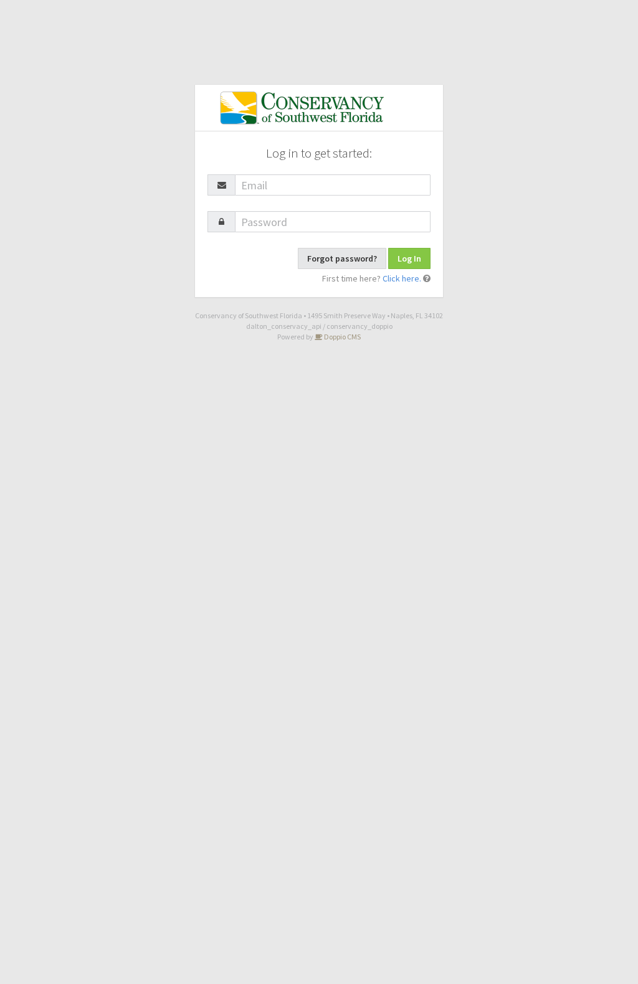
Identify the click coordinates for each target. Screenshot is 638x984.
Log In (409, 258)
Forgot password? (342, 258)
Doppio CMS (342, 336)
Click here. (402, 278)
